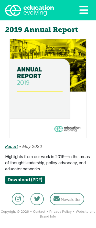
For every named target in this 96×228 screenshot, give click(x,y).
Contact (39, 211)
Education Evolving (32, 10)
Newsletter (70, 199)
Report (11, 146)
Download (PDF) (25, 179)
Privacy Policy (60, 211)
